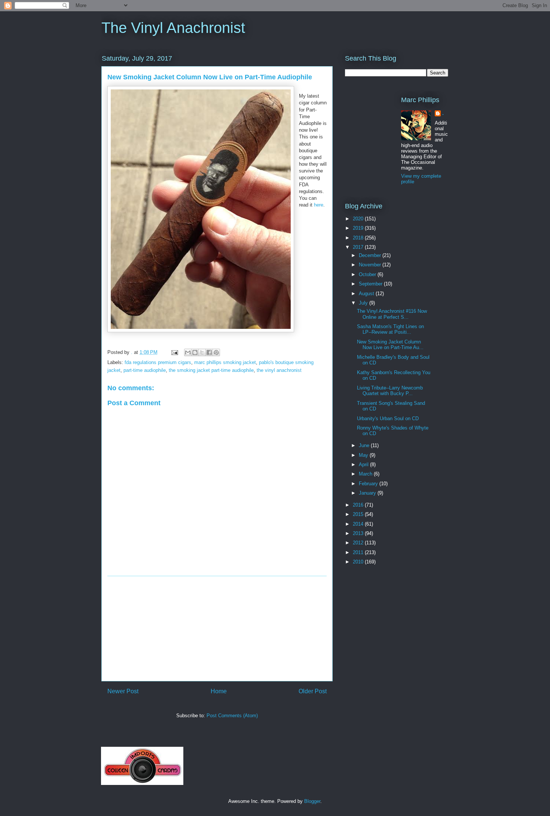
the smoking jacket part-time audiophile (211, 370)
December (370, 255)
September (371, 284)
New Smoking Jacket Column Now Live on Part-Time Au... (390, 345)
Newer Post (122, 691)
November (370, 265)
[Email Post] (174, 352)
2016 (359, 505)
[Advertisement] (217, 628)
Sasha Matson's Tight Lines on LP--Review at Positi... (390, 329)
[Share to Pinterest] (216, 352)
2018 (359, 238)
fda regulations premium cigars (158, 362)
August (367, 293)
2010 (359, 562)
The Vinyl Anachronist (173, 27)
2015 (359, 514)
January (368, 493)
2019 (359, 228)
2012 (359, 542)
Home (219, 691)
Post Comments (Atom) (232, 715)
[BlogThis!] (195, 352)
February (369, 483)
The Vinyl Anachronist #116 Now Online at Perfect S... (392, 314)
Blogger (312, 801)
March (366, 474)
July (364, 303)
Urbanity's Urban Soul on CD (388, 418)
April (364, 464)
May (364, 455)
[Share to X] (202, 352)
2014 (359, 524)
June (365, 445)
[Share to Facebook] (209, 352)
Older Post (313, 691)
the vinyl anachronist (279, 370)
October (368, 274)
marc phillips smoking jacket (225, 362)
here (318, 205)
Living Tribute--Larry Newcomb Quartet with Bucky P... (390, 391)
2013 (359, 533)
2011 (359, 552)
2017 (359, 247)
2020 (359, 218)
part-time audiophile (144, 370)
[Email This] (188, 352)
